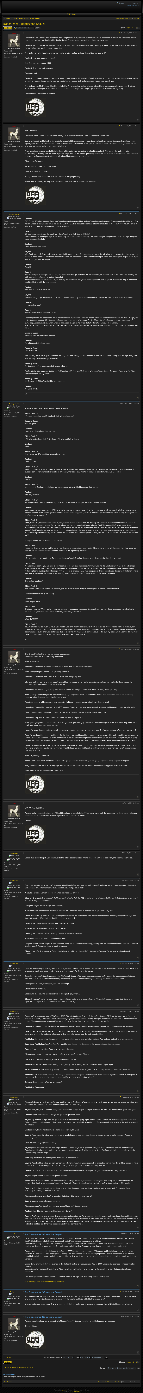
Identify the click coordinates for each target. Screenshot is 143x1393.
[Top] (138, 120)
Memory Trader (14, 214)
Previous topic (119, 18)
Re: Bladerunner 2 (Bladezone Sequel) (43, 1234)
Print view (136, 18)
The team (101, 1382)
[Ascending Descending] (99, 1357)
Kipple (14, 33)
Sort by (76, 1357)
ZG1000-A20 (14, 853)
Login (74, 14)
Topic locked (7, 27)
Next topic (128, 18)
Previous (8, 1357)
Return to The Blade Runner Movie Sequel (19, 1368)
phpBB (64, 1390)
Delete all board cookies (113, 1382)
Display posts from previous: (53, 1357)
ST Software (76, 1391)
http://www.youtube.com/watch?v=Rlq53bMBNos (44, 1282)
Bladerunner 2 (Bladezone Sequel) (24, 23)
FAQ (68, 14)
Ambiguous (14, 1292)
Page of (130, 27)
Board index (10, 18)
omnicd (13, 1234)
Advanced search (133, 5)
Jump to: (103, 1368)
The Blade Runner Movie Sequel (28, 18)
